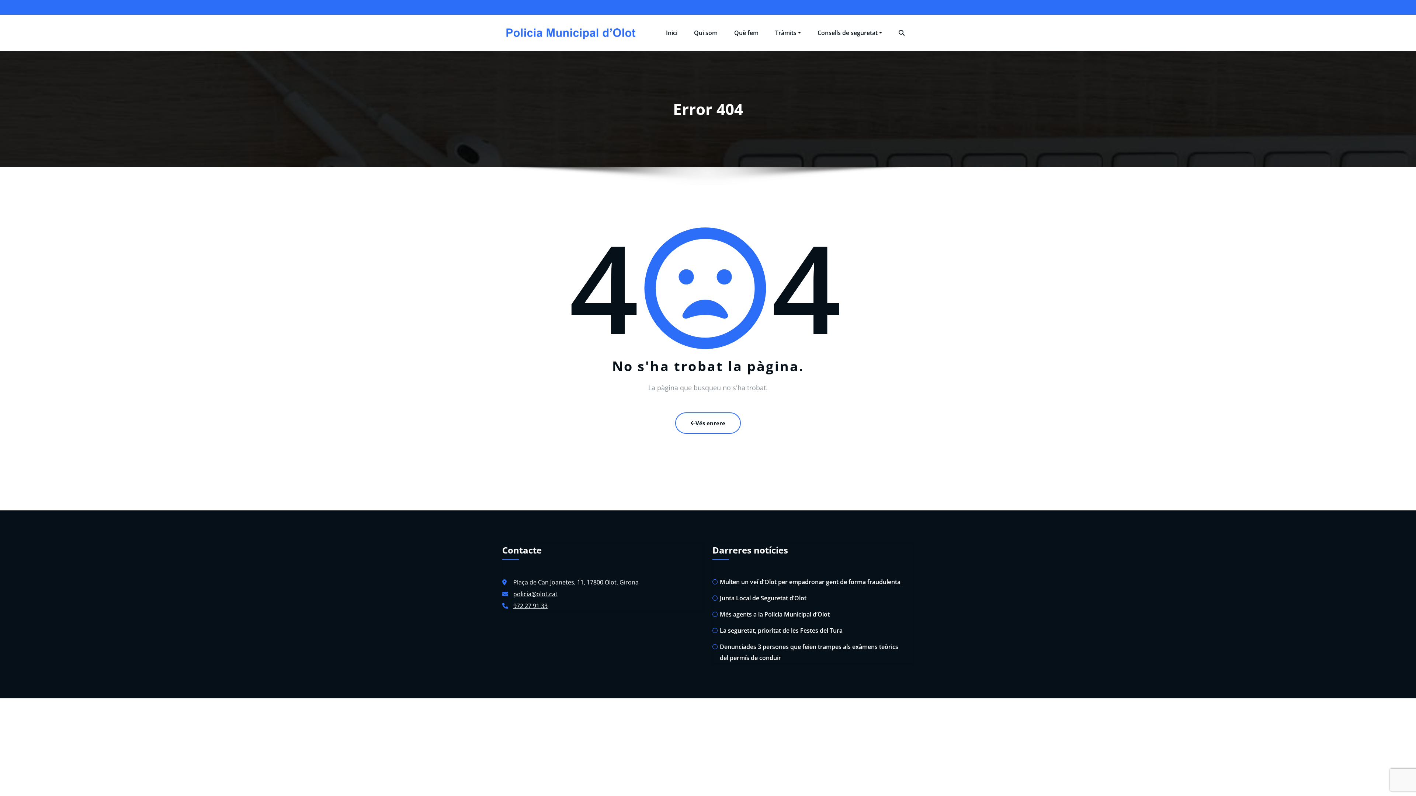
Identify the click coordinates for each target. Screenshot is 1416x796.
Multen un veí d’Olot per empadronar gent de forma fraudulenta (810, 582)
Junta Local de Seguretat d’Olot (763, 598)
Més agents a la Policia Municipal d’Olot (775, 614)
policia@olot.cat (535, 594)
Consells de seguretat (848, 33)
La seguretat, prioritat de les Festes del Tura (781, 630)
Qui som (706, 33)
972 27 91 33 (530, 606)
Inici (671, 33)
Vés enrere (710, 423)
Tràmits (785, 33)
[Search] (902, 33)
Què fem (746, 33)
